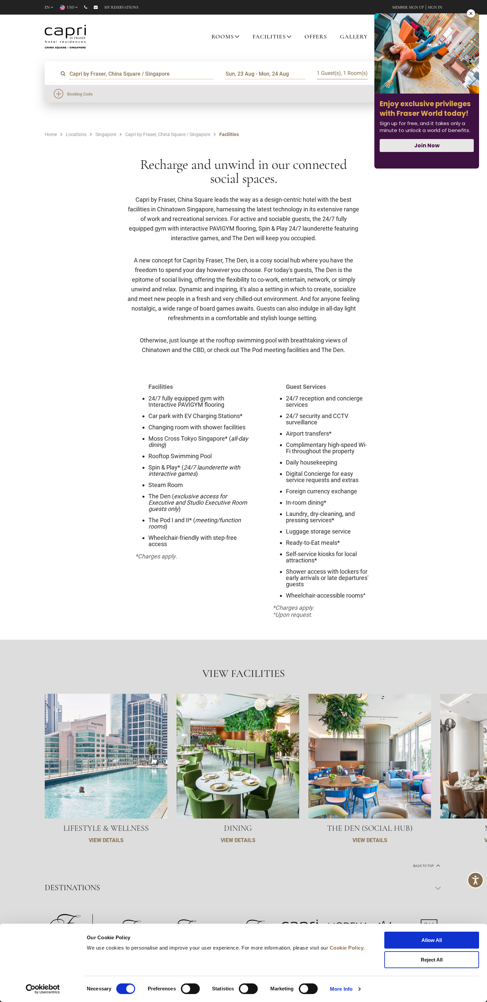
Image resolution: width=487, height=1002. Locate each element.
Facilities (269, 37)
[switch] (190, 988)
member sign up (408, 8)
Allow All (431, 940)
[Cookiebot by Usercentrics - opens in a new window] (43, 989)
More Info (341, 989)
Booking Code (79, 94)
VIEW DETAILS (106, 839)
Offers (315, 37)
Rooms (222, 37)
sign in (435, 8)
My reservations (121, 8)
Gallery (354, 37)
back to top (423, 866)
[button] (467, 764)
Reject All (432, 960)
